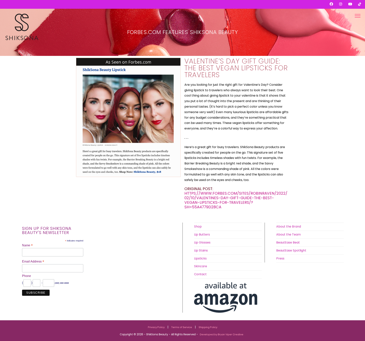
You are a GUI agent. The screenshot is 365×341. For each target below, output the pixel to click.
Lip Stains (201, 250)
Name (27, 245)
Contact (200, 274)
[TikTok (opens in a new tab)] (359, 4)
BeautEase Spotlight (291, 250)
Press (280, 258)
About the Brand (288, 226)
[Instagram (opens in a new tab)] (342, 4)
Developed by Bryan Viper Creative (221, 334)
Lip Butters (202, 234)
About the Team (288, 234)
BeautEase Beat (288, 242)
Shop (198, 226)
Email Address (33, 261)
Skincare (200, 266)
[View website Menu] (357, 16)
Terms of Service (181, 327)
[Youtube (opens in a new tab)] (352, 4)
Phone (26, 276)
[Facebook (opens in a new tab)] (333, 4)
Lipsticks (200, 258)
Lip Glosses (202, 242)
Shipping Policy (208, 327)
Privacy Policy (156, 327)
